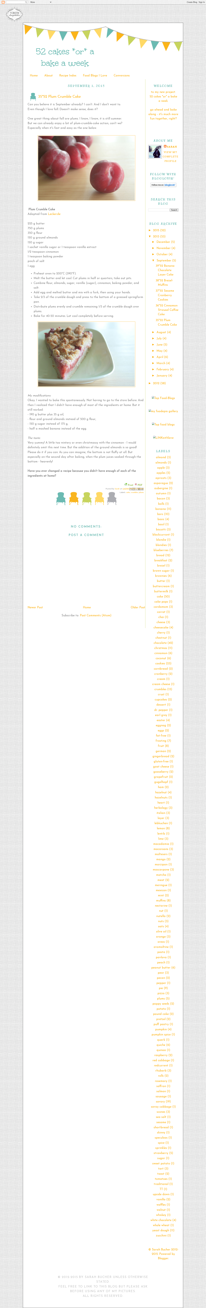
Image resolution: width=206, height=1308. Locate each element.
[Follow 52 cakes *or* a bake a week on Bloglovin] (163, 186)
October (163, 254)
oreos (161, 941)
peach (161, 962)
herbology (161, 807)
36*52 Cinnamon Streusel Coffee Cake (167, 310)
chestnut (161, 637)
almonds (161, 462)
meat (160, 880)
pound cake (161, 1014)
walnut (161, 1209)
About (48, 75)
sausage (161, 1096)
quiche (161, 1045)
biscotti (161, 529)
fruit (161, 746)
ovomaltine (161, 947)
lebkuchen (161, 823)
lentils (161, 833)
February (163, 369)
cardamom (161, 606)
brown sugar (161, 570)
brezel (161, 565)
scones (161, 1111)
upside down (161, 1194)
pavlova (161, 957)
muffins (161, 900)
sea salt (161, 1117)
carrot (161, 612)
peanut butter (160, 967)
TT (161, 1189)
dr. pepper (161, 710)
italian (161, 813)
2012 (156, 383)
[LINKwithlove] (163, 437)
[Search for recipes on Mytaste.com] (163, 424)
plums (141, 492)
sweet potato (161, 1163)
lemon (161, 828)
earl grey (161, 715)
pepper (161, 983)
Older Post (138, 607)
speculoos (161, 1137)
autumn (161, 493)
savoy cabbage (161, 1106)
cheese (161, 622)
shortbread (161, 1127)
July (160, 338)
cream (161, 679)
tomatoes (161, 1179)
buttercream (161, 586)
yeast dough (160, 1230)
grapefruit (161, 777)
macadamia (161, 844)
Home (34, 75)
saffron (161, 1086)
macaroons (161, 849)
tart (161, 1168)
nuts (161, 921)
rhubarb (160, 1070)
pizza (161, 993)
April (160, 357)
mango (161, 859)
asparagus (161, 483)
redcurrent (161, 1065)
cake (128, 492)
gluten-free (161, 761)
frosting (161, 740)
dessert (161, 704)
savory (160, 1101)
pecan (161, 978)
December (164, 242)
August (162, 332)
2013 (156, 236)
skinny (161, 1132)
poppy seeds (160, 1003)
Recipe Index (67, 75)
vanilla (160, 1199)
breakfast (160, 560)
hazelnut (161, 792)
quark (161, 1039)
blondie (161, 539)
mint (161, 895)
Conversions (122, 75)
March (161, 363)
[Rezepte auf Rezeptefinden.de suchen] (163, 398)
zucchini (161, 1235)
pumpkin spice (161, 1034)
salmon (161, 1091)
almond (161, 457)
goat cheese (161, 766)
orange (161, 936)
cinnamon (160, 653)
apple (161, 467)
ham (161, 787)
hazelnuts (161, 797)
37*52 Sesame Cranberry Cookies (165, 295)
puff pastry (161, 1024)
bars (160, 514)
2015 (156, 230)
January (162, 375)
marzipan (161, 864)
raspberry (161, 1055)
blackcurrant (161, 534)
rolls (161, 1075)
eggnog (161, 725)
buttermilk (161, 591)
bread (160, 555)
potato (161, 1008)
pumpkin (161, 1029)
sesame (161, 1122)
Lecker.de (54, 214)
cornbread (161, 668)
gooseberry (160, 771)
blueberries (161, 550)
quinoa (161, 1050)
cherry (161, 632)
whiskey (161, 1215)
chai (161, 617)
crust (161, 694)
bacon (161, 498)
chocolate (160, 643)
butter (161, 581)
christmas (160, 648)
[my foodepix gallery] (163, 411)
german (161, 751)
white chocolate (161, 1220)
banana (160, 509)
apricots (160, 478)
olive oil (161, 931)
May (160, 350)
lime (161, 838)
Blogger (163, 1258)
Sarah (117, 489)
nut (161, 910)
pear (161, 972)
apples (161, 473)
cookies (160, 663)
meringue (161, 885)
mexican (161, 890)
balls (161, 503)
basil (161, 524)
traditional (161, 1184)
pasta (161, 952)
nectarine (161, 905)
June (160, 344)
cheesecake (161, 627)
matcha (161, 875)
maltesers (161, 854)
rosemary (161, 1081)
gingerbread (160, 756)
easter (161, 720)
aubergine (161, 488)
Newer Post (35, 607)
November (164, 248)
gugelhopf (161, 782)
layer (161, 818)
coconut (161, 658)
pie (161, 988)
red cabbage (161, 1060)
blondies (161, 545)
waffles (161, 1204)
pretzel (161, 1019)
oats (161, 926)
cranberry (161, 674)
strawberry (161, 1153)
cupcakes (161, 699)
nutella (161, 916)
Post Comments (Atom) (95, 615)
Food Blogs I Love (95, 75)
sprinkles (161, 1148)
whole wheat (161, 1225)
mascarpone (161, 869)
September (164, 260)
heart (161, 802)
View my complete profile (170, 156)
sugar (161, 1158)
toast (160, 1173)
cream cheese (161, 684)
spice (161, 1142)
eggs (161, 730)
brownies (161, 576)
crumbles (134, 492)
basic (160, 519)
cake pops (161, 601)
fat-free (161, 735)
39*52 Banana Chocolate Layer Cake (165, 270)
